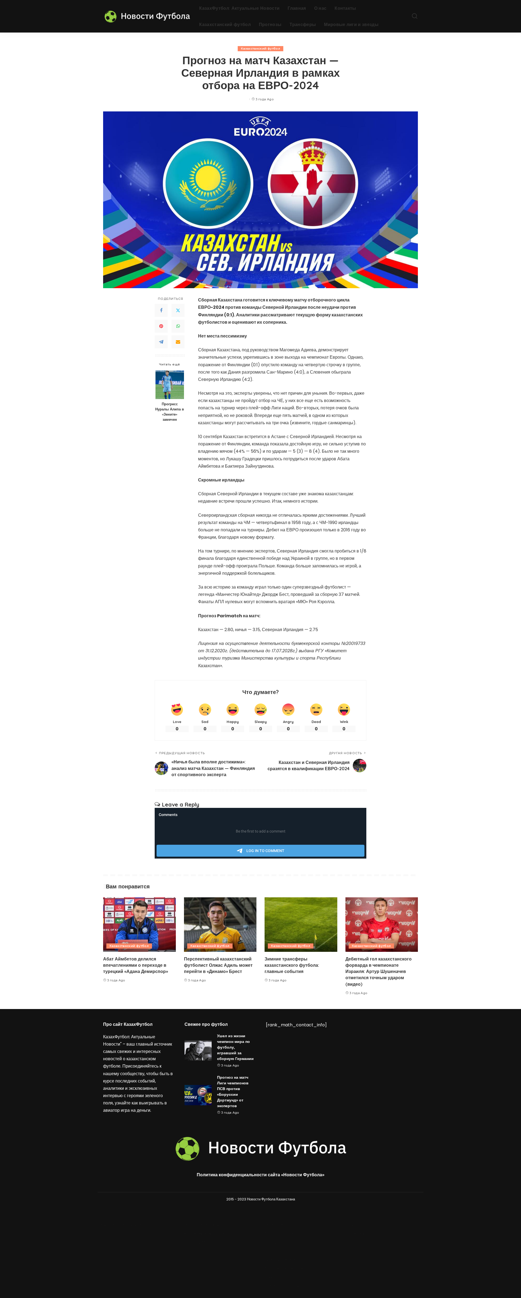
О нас (353, 1225)
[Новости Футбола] (147, 16)
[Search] (414, 16)
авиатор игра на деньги (126, 1110)
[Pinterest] (161, 326)
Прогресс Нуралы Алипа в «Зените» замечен (169, 412)
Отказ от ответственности (203, 1233)
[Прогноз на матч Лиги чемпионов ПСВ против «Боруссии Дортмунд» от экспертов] (198, 1095)
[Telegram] (161, 342)
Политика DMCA (195, 1242)
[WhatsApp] (178, 326)
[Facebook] (161, 310)
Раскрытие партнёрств (284, 1268)
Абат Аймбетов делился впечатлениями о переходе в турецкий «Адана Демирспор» (135, 965)
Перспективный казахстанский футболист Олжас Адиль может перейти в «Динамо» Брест (218, 965)
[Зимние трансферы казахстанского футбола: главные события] (301, 924)
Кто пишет (273, 1225)
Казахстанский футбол (260, 48)
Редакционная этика (282, 1242)
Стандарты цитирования (119, 1225)
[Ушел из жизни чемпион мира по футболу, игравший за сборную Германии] (198, 1050)
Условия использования (202, 1225)
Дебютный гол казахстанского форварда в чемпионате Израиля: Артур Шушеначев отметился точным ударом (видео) (378, 971)
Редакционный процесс (285, 1233)
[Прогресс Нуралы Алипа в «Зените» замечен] (169, 385)
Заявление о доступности (287, 1277)
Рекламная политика (282, 1260)
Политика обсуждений (284, 1286)
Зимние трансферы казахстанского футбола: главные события (292, 965)
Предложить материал (284, 1251)
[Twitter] (178, 310)
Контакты (356, 1233)
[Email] (178, 342)
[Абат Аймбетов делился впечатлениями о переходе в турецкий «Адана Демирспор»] (139, 924)
